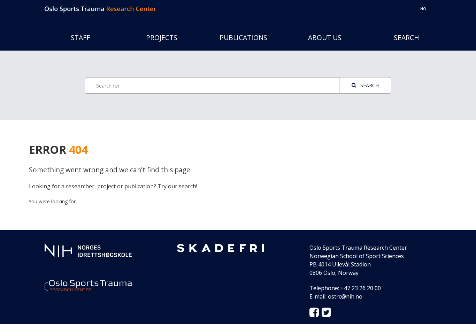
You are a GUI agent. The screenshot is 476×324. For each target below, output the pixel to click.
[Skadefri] (220, 247)
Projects (161, 37)
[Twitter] (326, 312)
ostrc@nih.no (345, 296)
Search (406, 37)
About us (324, 37)
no (423, 8)
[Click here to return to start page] (100, 8)
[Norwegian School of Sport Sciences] (88, 250)
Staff (80, 37)
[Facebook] (314, 312)
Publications (243, 37)
